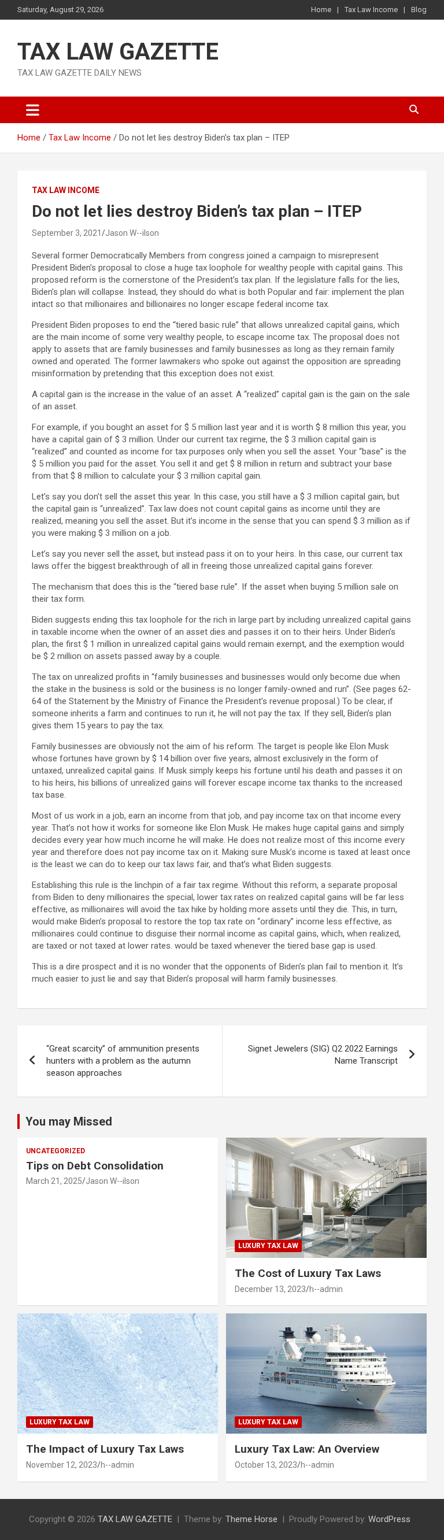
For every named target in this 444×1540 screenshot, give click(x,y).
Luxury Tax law (268, 1246)
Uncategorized (55, 1151)
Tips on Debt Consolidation (96, 1165)
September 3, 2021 (67, 233)
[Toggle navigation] (32, 110)
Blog (419, 9)
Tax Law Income (371, 9)
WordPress (389, 1519)
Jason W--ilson (132, 233)
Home (321, 9)
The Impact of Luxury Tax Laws (105, 1449)
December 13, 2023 (270, 1289)
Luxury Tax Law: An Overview (307, 1449)
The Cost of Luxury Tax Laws (308, 1273)
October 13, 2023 (266, 1464)
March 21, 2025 (54, 1181)
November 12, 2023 (61, 1464)
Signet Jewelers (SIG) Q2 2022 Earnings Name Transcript (323, 1054)
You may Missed (68, 1121)
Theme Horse (251, 1519)
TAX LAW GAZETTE (118, 51)
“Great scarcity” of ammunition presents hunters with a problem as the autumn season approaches (122, 1060)
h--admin (326, 1289)
